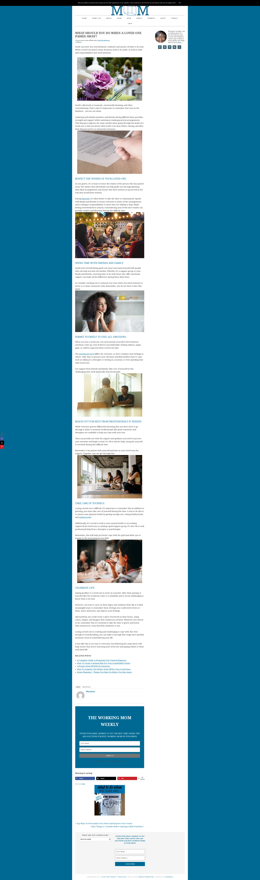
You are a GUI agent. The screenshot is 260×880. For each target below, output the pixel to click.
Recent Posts (86, 687)
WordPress (169, 877)
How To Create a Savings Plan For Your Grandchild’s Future (103, 663)
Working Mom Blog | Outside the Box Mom (130, 6)
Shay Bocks (122, 877)
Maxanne (90, 691)
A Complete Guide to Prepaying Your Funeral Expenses (101, 660)
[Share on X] (2, 443)
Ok (180, 3)
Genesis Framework (146, 877)
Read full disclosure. (104, 40)
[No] (257, 3)
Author (78, 687)
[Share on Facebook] (2, 439)
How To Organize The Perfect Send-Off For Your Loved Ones (104, 669)
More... (180, 42)
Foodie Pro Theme (108, 877)
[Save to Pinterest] (2, 447)
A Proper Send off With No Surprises (93, 666)
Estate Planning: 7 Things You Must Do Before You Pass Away (104, 672)
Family (83, 784)
